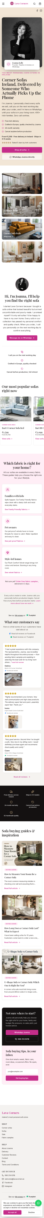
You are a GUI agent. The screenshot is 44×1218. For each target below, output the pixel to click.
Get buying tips (22, 1078)
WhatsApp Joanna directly (23, 157)
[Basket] (40, 4)
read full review (18, 662)
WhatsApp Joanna (22, 1032)
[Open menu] (3, 3)
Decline (31, 1212)
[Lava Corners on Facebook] (37, 10)
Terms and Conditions (10, 1165)
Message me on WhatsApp (21, 338)
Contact (5, 1158)
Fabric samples (7, 1138)
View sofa (6, 439)
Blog (3, 1161)
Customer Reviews (9, 1155)
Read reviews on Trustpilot (23, 637)
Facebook (9, 1183)
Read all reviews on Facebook (23, 634)
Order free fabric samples (27, 581)
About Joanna (7, 1148)
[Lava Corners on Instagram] (41, 10)
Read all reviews (20, 777)
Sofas (4, 1131)
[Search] (34, 4)
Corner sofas (7, 1128)
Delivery (5, 1152)
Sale (3, 1134)
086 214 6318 (23, 1039)
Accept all (12, 1212)
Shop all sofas (21, 150)
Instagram (8, 1186)
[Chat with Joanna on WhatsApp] (38, 1203)
